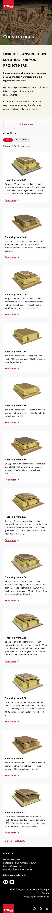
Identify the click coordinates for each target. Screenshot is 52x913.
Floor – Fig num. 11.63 (16, 294)
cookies (45, 896)
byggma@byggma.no (12, 866)
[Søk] (40, 908)
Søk (40, 908)
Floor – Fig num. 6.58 (15, 577)
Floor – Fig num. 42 (15, 758)
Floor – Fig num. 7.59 (15, 637)
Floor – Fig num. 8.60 (15, 698)
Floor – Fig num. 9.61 (15, 179)
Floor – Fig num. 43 (15, 812)
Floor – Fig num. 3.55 (15, 405)
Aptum (45, 892)
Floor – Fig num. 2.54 (15, 351)
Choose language (34, 908)
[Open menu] (47, 908)
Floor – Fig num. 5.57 (15, 516)
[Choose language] (34, 908)
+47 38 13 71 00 (25, 869)
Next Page (20, 840)
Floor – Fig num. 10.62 (16, 237)
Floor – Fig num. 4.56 (15, 459)
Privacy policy (29, 896)
